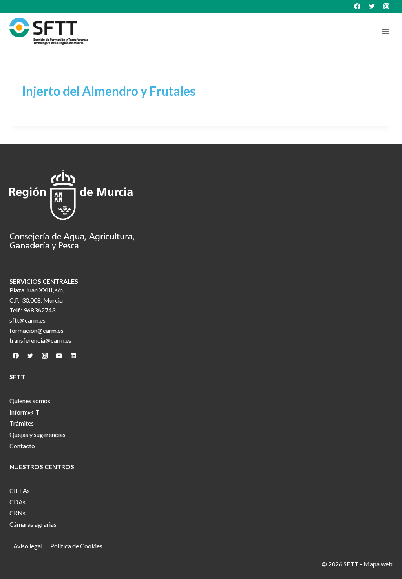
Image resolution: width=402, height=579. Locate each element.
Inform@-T (24, 412)
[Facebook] (357, 6)
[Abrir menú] (385, 31)
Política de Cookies (76, 546)
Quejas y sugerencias (37, 434)
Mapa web (378, 564)
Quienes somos (29, 400)
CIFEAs (19, 490)
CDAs (17, 502)
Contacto (22, 445)
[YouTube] (59, 355)
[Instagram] (386, 6)
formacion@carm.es (36, 330)
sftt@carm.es (27, 320)
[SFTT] (48, 31)
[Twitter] (371, 6)
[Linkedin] (73, 355)
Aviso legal (27, 546)
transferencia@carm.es (40, 340)
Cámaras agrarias (33, 524)
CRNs (17, 513)
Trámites (21, 423)
